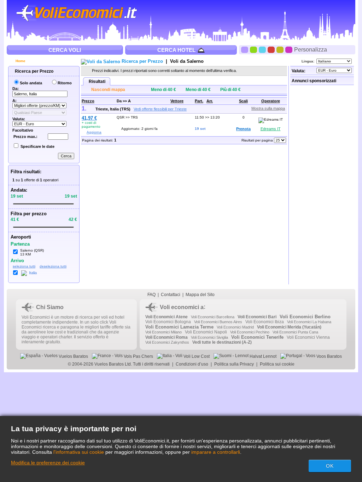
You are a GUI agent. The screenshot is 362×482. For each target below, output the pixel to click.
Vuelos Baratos (73, 356)
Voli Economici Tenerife (257, 337)
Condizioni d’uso (192, 364)
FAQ (151, 294)
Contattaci (170, 294)
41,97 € (89, 118)
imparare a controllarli (215, 452)
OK (330, 466)
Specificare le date (37, 146)
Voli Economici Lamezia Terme (179, 327)
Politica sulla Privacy (234, 364)
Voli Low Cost (196, 356)
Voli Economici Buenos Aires (218, 322)
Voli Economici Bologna (168, 321)
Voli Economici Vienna (308, 337)
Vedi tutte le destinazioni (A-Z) (222, 342)
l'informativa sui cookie (78, 452)
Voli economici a (182, 307)
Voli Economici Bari (257, 316)
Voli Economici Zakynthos (167, 342)
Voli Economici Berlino (305, 316)
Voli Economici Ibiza (264, 321)
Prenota (243, 129)
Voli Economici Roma (166, 337)
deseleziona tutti (53, 266)
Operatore (270, 101)
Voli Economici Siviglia (209, 337)
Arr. (209, 101)
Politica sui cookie (277, 364)
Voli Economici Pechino (249, 332)
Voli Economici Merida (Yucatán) (289, 327)
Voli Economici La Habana (309, 322)
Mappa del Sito (200, 294)
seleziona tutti (24, 266)
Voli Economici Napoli (206, 332)
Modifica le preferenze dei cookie (48, 462)
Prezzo (88, 101)
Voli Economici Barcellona (212, 317)
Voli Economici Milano (163, 332)
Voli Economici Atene (166, 316)
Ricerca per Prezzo (33, 71)
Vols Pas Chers (138, 356)
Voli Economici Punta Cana (295, 332)
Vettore (176, 101)
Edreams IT (271, 129)
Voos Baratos (328, 356)
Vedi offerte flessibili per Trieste (160, 109)
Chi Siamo (50, 307)
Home (19, 61)
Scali (243, 101)
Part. (199, 101)
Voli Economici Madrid (235, 327)
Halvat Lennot (262, 356)
